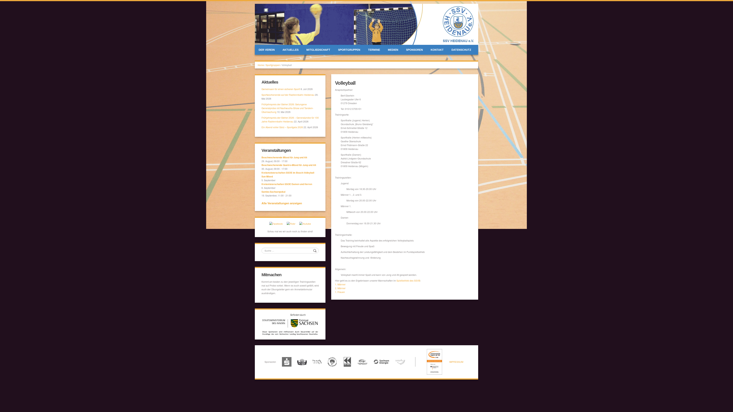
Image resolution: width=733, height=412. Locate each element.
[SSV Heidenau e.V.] (366, 23)
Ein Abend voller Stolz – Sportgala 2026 (282, 127)
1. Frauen (340, 292)
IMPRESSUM (456, 361)
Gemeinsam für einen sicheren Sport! (281, 89)
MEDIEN (393, 49)
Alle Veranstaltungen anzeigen (282, 203)
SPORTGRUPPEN (349, 49)
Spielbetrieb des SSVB (408, 280)
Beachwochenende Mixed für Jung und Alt (284, 157)
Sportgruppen (273, 65)
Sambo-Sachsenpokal (273, 191)
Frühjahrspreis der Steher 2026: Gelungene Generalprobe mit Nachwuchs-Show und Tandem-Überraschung (287, 108)
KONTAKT (437, 49)
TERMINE (374, 49)
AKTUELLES (291, 49)
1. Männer (340, 284)
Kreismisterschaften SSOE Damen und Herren (287, 184)
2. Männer (340, 288)
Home (261, 65)
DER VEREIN (267, 49)
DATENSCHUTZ (461, 49)
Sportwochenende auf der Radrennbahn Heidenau (288, 94)
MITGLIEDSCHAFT (318, 49)
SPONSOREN (414, 49)
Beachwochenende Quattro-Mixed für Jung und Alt (289, 165)
